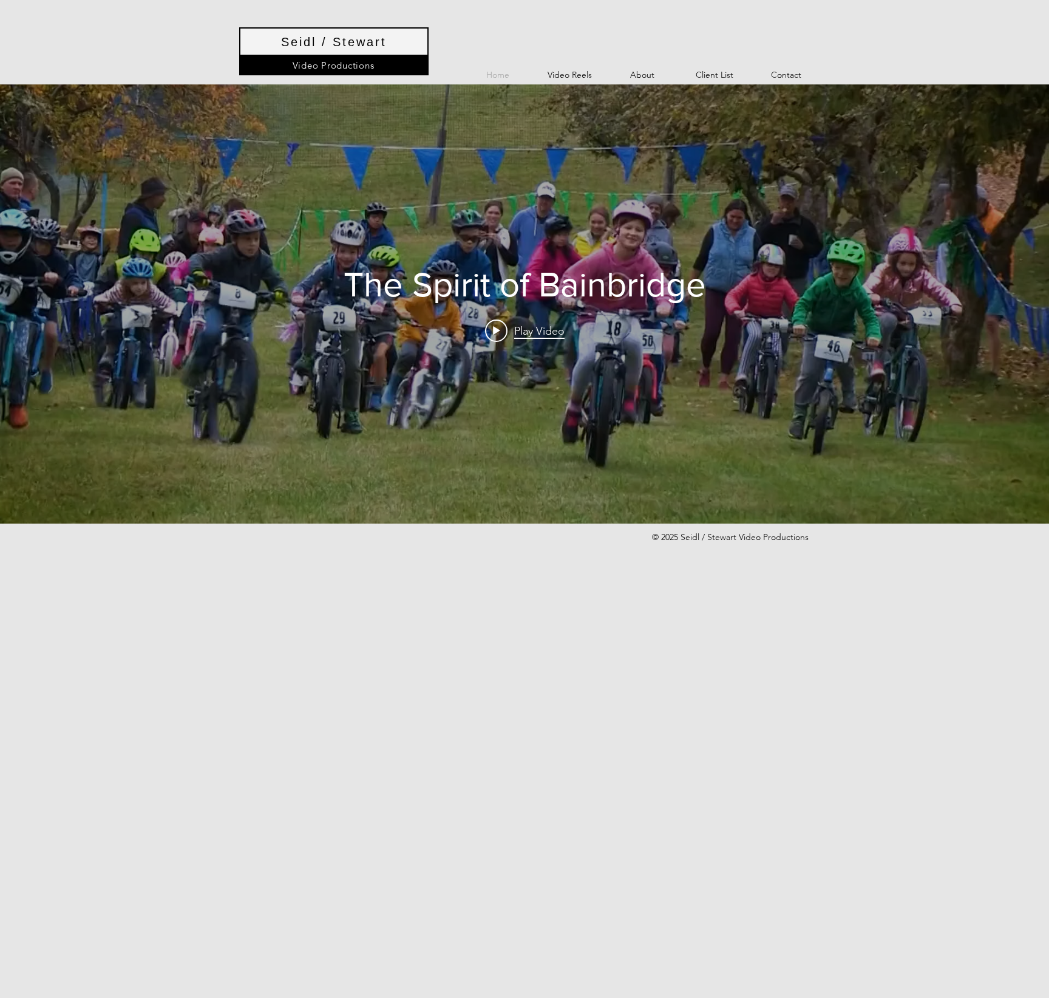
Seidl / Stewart (334, 42)
